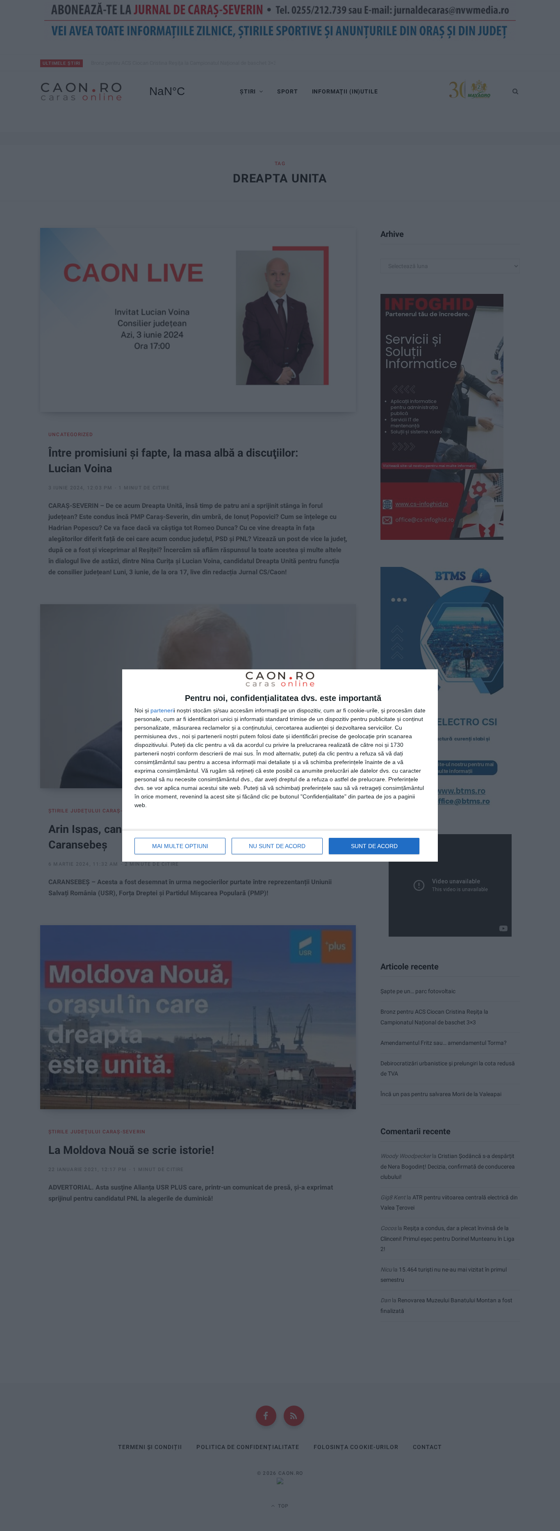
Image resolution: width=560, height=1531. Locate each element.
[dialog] (280, 765)
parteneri (162, 710)
